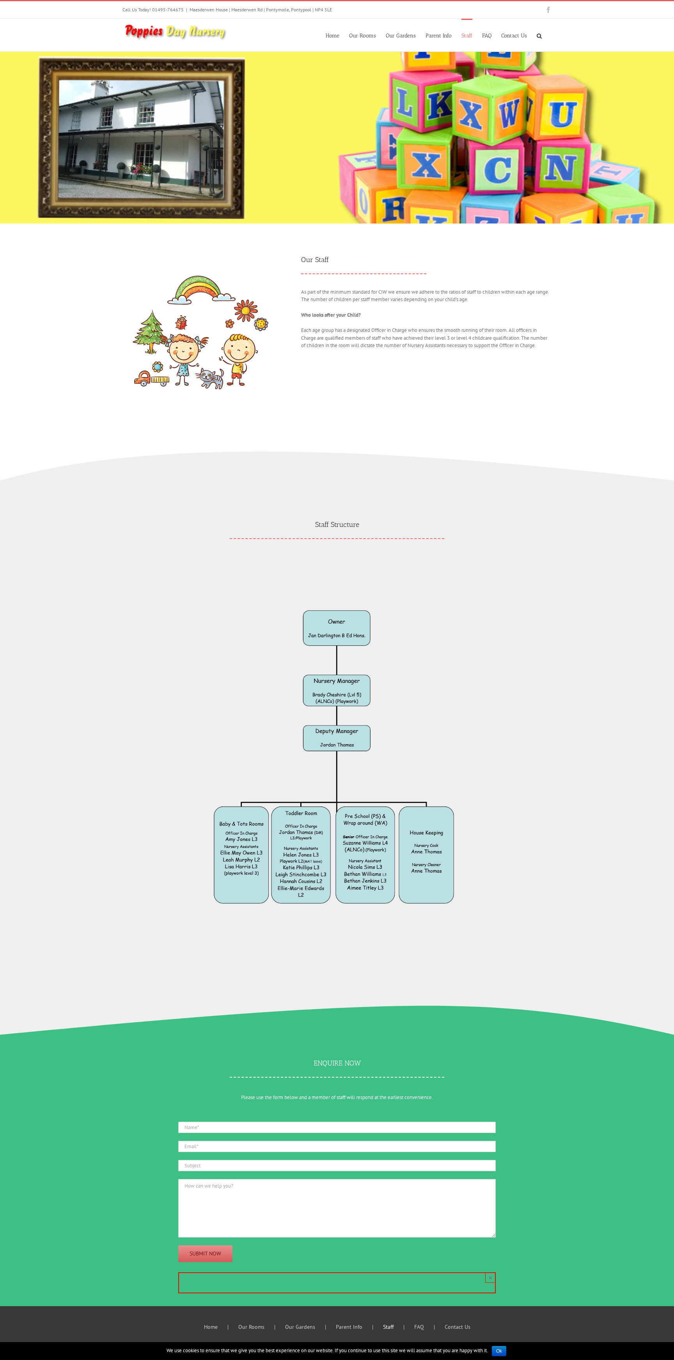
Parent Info (349, 1326)
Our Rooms (251, 1326)
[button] (539, 35)
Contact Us (457, 1326)
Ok (499, 1351)
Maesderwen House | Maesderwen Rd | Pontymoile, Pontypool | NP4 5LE (261, 9)
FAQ (419, 1326)
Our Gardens (300, 1326)
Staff (388, 1326)
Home (211, 1326)
